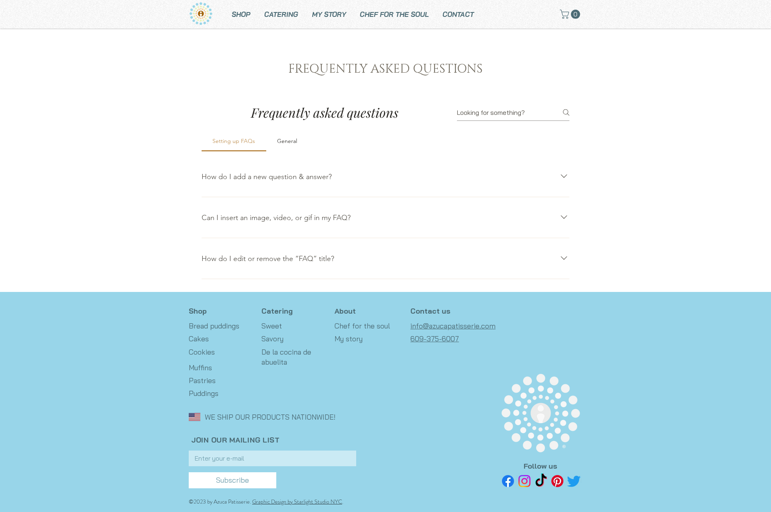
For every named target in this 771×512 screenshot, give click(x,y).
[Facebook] (508, 481)
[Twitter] (574, 481)
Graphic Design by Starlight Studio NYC (297, 502)
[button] (571, 14)
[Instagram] (524, 481)
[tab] (234, 141)
